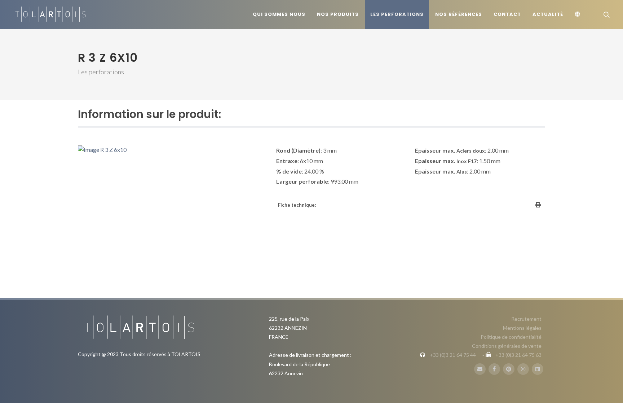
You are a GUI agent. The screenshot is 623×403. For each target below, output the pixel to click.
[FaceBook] (494, 369)
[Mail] (480, 369)
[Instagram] (523, 369)
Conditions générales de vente (507, 346)
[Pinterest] (508, 369)
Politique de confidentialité (511, 337)
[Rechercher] (605, 14)
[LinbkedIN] (537, 369)
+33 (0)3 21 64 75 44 (453, 355)
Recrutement (526, 319)
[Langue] (578, 14)
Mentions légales (522, 328)
